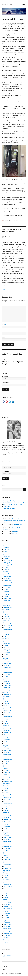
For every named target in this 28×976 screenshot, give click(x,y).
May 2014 (5, 810)
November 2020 (7, 669)
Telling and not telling (9, 508)
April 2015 (6, 790)
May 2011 (5, 875)
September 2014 (7, 803)
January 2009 (6, 926)
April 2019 (6, 703)
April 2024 (6, 594)
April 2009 (6, 921)
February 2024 (7, 598)
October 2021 (6, 649)
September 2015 (7, 781)
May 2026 (6, 549)
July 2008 (5, 937)
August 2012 (6, 848)
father (6, 222)
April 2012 (6, 855)
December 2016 (7, 754)
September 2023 (7, 607)
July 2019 (5, 698)
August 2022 (6, 631)
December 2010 (7, 884)
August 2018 (6, 718)
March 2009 (6, 922)
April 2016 (6, 768)
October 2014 (6, 801)
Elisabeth (6, 220)
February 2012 (7, 859)
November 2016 (7, 756)
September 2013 (7, 824)
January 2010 (6, 904)
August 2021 (6, 652)
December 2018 (7, 710)
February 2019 (7, 707)
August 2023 (6, 609)
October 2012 (6, 844)
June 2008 (6, 939)
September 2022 (7, 629)
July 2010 (5, 893)
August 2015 (6, 783)
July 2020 (5, 676)
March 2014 (6, 814)
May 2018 (5, 723)
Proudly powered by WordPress (15, 973)
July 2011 (5, 872)
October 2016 (6, 757)
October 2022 (6, 627)
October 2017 (6, 736)
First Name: (5, 376)
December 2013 (7, 819)
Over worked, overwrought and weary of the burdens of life (14, 520)
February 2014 (7, 815)
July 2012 (5, 850)
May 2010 (5, 897)
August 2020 (6, 674)
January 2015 (6, 795)
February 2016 (7, 772)
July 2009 (5, 915)
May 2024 (6, 593)
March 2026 (6, 553)
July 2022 (5, 632)
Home (3, 963)
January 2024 (6, 600)
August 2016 (6, 761)
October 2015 (6, 779)
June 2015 (5, 786)
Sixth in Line (7, 5)
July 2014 (5, 806)
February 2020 (7, 685)
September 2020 (7, 672)
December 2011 (7, 863)
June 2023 (6, 613)
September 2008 (7, 933)
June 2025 (6, 569)
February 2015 (7, 794)
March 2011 (6, 879)
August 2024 (6, 587)
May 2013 (5, 832)
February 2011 (7, 881)
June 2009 (6, 917)
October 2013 (6, 823)
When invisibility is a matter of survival (13, 502)
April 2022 (6, 638)
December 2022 (7, 623)
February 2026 (7, 555)
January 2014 (6, 817)
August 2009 (6, 913)
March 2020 (6, 683)
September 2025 (7, 564)
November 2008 (7, 930)
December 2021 (7, 645)
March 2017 (6, 748)
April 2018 (6, 725)
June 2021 (5, 656)
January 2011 (6, 882)
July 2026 (5, 545)
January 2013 (6, 839)
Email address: (6, 382)
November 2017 (7, 734)
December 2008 (7, 928)
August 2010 (6, 892)
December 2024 (7, 580)
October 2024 (6, 584)
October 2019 (6, 692)
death (3, 222)
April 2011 (5, 877)
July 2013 (5, 828)
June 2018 (5, 721)
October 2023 (6, 605)
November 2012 (7, 843)
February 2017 (7, 750)
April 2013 (6, 834)
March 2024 (6, 596)
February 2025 (7, 576)
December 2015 (7, 776)
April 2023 (6, 616)
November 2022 (7, 625)
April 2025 (6, 573)
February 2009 (7, 924)
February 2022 (7, 641)
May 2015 (5, 788)
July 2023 (5, 611)
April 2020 (6, 681)
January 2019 (6, 709)
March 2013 (6, 835)
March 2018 (6, 727)
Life (4, 953)
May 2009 (6, 919)
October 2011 (6, 866)
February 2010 (7, 902)
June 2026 (6, 547)
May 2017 (5, 745)
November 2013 (7, 821)
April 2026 (6, 551)
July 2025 (5, 567)
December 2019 (7, 689)
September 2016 (7, 759)
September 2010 (7, 890)
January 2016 (6, 774)
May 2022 (6, 636)
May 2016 (5, 767)
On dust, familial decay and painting (12, 504)
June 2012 (5, 852)
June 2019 (6, 699)
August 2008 (6, 935)
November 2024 (7, 582)
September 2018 (7, 716)
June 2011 (5, 873)
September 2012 (7, 846)
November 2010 (7, 886)
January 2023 (6, 622)
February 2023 (7, 620)
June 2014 (5, 808)
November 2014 (7, 799)
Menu (23, 4)
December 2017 (7, 732)
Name (4, 324)
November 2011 (7, 864)
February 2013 (7, 837)
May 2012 (5, 853)
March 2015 (6, 792)
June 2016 (6, 765)
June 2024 (6, 591)
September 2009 (7, 911)
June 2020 (6, 678)
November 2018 (7, 712)
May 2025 (6, 571)
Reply (4, 289)
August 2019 (6, 696)
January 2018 (6, 730)
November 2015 (7, 777)
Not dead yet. (15, 533)
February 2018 (7, 728)
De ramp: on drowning (9, 501)
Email (4, 331)
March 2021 (6, 661)
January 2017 (6, 752)
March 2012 (6, 857)
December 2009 (7, 906)
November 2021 (7, 647)
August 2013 (6, 826)
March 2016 (6, 770)
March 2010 (6, 901)
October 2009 (6, 910)
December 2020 (7, 667)
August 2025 (6, 565)
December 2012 (7, 841)
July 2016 (5, 763)
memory (10, 222)
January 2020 (6, 687)
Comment (5, 305)
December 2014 (7, 797)
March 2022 (6, 640)
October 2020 (6, 670)
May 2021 (5, 658)
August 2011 (6, 870)
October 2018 (6, 714)
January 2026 (6, 556)
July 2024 (5, 589)
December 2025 (7, 558)
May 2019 (5, 701)
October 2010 (6, 888)
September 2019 (7, 694)
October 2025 (6, 562)
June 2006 (6, 940)
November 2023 (7, 603)
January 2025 (6, 578)
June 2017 (5, 743)
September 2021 (7, 651)
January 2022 (6, 643)
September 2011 (7, 868)
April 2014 (6, 812)
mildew (13, 222)
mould (17, 222)
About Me (4, 966)
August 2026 (6, 544)
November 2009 (7, 908)
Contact (4, 969)
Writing (5, 957)
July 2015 (5, 785)
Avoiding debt (15, 531)
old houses (21, 222)
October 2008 (6, 931)
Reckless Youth (7, 506)
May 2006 (6, 942)
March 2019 (6, 705)
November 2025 (7, 560)
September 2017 (7, 738)
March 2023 (6, 618)
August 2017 (6, 739)
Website (4, 337)
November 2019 (7, 690)
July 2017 (5, 741)
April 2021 (6, 660)
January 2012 (6, 861)
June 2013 (5, 830)
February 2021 (7, 663)
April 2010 (6, 899)
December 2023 (7, 602)
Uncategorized (19, 220)
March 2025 (6, 574)
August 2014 (6, 805)
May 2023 (5, 614)
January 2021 (6, 665)
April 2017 (6, 747)
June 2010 (5, 895)
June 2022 (6, 634)
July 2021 (5, 654)
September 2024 (7, 585)
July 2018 (5, 719)
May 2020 (6, 680)
